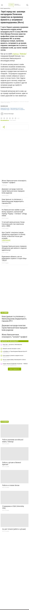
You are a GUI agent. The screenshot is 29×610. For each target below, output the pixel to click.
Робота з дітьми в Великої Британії (11, 463)
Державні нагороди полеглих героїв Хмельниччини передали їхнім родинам (13, 191)
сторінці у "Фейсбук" (19, 54)
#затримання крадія (5, 109)
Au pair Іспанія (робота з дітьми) (14, 529)
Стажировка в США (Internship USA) (13, 507)
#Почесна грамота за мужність (17, 109)
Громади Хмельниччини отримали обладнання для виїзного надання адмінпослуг (14, 248)
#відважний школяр (5, 108)
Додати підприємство (14, 369)
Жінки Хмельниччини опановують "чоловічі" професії (14, 182)
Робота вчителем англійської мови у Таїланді (12, 441)
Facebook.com (4, 106)
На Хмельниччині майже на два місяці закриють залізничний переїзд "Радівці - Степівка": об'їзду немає (14, 213)
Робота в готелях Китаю (10, 485)
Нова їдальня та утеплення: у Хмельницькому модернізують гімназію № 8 (13, 201)
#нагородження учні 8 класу (16, 108)
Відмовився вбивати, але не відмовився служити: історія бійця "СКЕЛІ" (14, 258)
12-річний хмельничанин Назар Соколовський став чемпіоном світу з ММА (13, 224)
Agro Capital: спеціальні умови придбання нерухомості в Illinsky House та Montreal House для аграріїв (13, 235)
